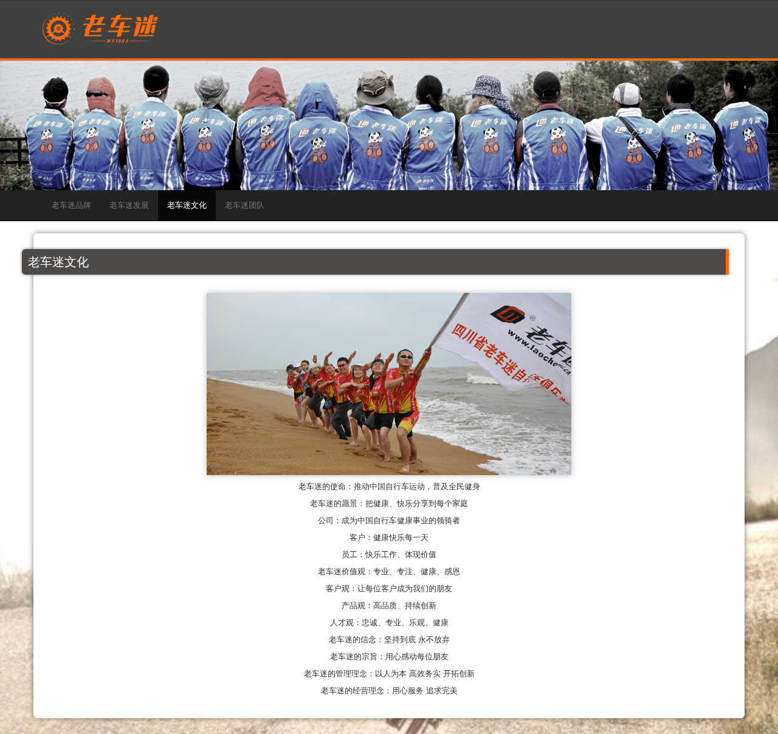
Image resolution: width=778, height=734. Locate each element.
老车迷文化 (187, 205)
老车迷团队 (244, 205)
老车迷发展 (129, 205)
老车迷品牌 (71, 205)
